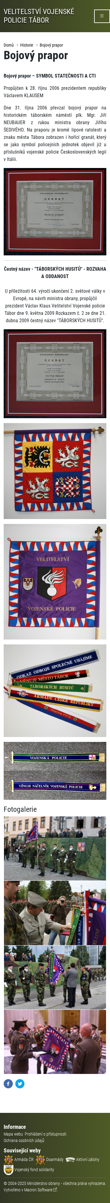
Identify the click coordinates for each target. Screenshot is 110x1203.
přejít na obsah (16, 4)
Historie (26, 45)
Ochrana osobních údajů (24, 1140)
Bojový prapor (51, 45)
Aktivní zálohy (87, 1159)
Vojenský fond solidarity (33, 1169)
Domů (9, 45)
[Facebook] (8, 1084)
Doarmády (54, 1159)
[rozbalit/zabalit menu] (102, 16)
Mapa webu (13, 1134)
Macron (38, 1189)
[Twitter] (19, 1084)
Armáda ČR (23, 1159)
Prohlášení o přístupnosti (45, 1134)
